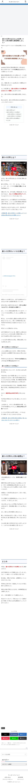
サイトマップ (20, 779)
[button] (22, 738)
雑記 (3, 728)
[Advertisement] (14, 20)
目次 (12, 107)
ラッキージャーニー (14, 1)
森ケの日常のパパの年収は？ (15, 116)
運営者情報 (20, 777)
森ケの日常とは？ (11, 110)
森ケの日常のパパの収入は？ (15, 114)
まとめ (8, 120)
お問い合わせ (8, 777)
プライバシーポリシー (8, 779)
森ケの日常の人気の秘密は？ (13, 118)
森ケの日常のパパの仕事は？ (13, 112)
